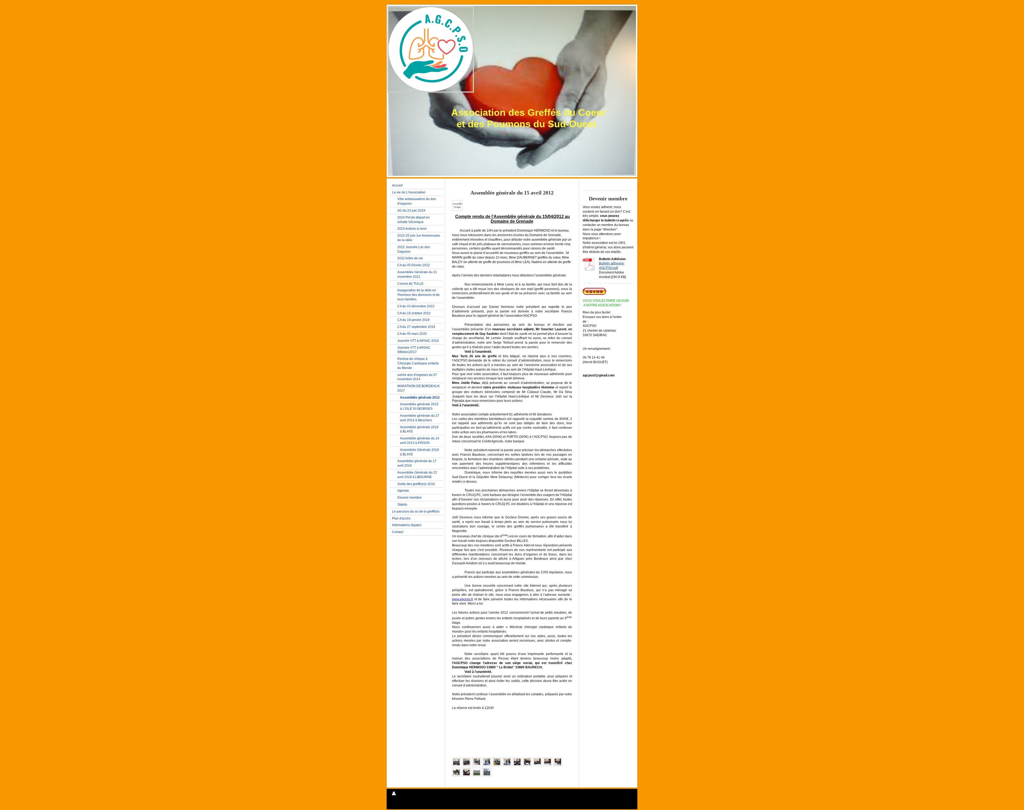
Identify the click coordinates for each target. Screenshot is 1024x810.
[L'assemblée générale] (517, 762)
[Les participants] (537, 762)
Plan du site (431, 794)
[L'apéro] (456, 772)
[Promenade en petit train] (466, 772)
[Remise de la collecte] (507, 762)
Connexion (625, 793)
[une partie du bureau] (456, 762)
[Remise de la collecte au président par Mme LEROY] (486, 762)
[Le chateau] (476, 772)
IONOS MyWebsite (423, 806)
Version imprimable (410, 794)
